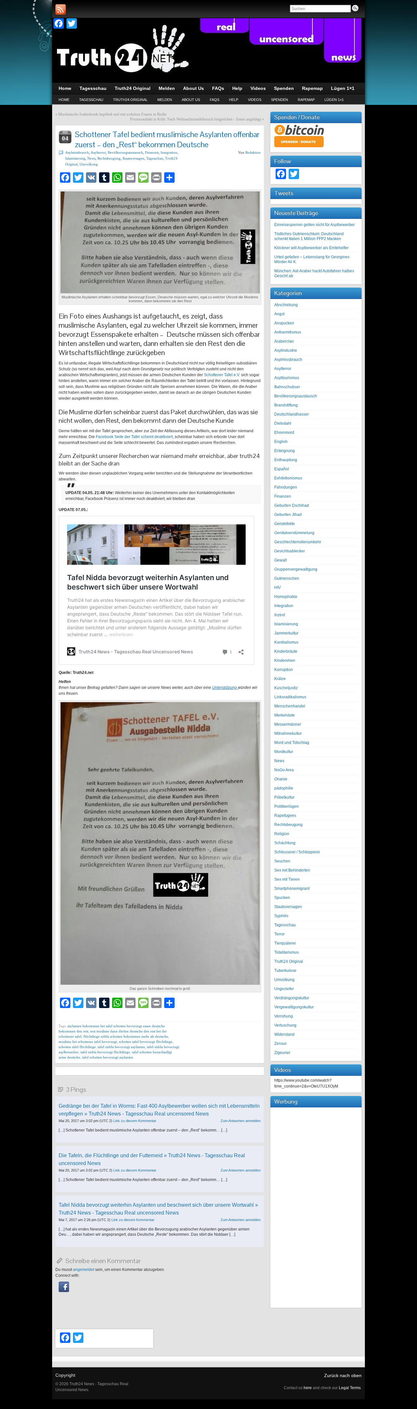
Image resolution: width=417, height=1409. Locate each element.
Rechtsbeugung (109, 158)
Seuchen (282, 861)
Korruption (283, 669)
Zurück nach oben (343, 1375)
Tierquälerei (285, 943)
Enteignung (284, 450)
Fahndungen (285, 487)
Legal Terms (350, 1388)
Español (281, 469)
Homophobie (285, 596)
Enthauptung (285, 460)
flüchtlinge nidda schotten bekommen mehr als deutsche (125, 1036)
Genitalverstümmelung (294, 533)
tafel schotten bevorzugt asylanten (107, 1057)
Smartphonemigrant (291, 888)
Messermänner (287, 724)
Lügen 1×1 (334, 100)
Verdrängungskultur (291, 998)
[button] (64, 1290)
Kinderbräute (285, 651)
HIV (277, 587)
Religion (281, 834)
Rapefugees (285, 815)
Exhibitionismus (288, 478)
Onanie (280, 779)
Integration (169, 152)
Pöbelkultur (284, 797)
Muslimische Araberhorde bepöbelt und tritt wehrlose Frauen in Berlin (112, 114)
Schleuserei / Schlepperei (297, 852)
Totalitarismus (286, 952)
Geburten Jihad (288, 514)
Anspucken (284, 323)
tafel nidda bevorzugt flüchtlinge (105, 1052)
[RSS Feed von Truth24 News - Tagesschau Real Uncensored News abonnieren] (60, 9)
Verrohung (283, 1016)
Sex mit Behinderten (292, 870)
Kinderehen (284, 660)
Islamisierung (75, 158)
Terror (279, 934)
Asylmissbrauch (77, 152)
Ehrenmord (284, 432)
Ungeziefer (284, 989)
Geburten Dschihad (291, 505)
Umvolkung (88, 164)
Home (64, 100)
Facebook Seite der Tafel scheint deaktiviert (134, 436)
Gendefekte (284, 523)
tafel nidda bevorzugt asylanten (121, 1047)
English (281, 441)
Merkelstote (284, 715)
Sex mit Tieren (287, 879)
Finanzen (152, 152)
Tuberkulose (285, 970)
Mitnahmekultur (288, 733)
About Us (191, 100)
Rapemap (306, 100)
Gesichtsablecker (289, 551)
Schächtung (284, 843)
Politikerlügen (286, 806)
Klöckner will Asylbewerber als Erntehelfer (311, 248)
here (308, 1388)
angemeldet (83, 1269)
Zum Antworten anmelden (241, 1121)
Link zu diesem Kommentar (134, 1121)
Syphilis (281, 916)
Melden (164, 100)
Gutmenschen (286, 578)
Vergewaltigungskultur (294, 1007)
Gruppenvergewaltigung (295, 569)
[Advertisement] (316, 1206)
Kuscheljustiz (286, 688)
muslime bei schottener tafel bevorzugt (88, 1042)
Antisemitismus (287, 332)
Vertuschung (285, 1025)
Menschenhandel (289, 706)
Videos (254, 100)
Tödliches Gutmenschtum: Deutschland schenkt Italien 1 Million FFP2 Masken (309, 236)
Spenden (279, 100)
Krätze (280, 678)
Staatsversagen (133, 158)
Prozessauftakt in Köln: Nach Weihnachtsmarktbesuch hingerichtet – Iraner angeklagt (195, 119)
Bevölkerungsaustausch (125, 152)
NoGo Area (284, 770)
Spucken (282, 897)
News (91, 158)
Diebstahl (282, 423)
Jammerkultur (286, 633)
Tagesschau (91, 100)
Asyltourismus (286, 378)
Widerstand (284, 1034)
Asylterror (98, 152)
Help (233, 100)
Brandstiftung (286, 405)
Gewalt (280, 560)
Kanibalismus (286, 642)
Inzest (279, 615)
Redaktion (253, 152)
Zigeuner (282, 1052)
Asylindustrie (285, 350)
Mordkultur (283, 751)
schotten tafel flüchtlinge (77, 1047)
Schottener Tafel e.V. (222, 375)
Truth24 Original (130, 100)
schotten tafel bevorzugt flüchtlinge (145, 1042)
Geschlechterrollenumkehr (297, 542)
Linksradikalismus (290, 697)
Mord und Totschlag (291, 742)
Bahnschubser (287, 387)
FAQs (214, 100)
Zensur (280, 1043)
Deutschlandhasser (291, 414)
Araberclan (284, 341)
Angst (279, 314)
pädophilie (283, 788)
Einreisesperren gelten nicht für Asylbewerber (314, 224)
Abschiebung (286, 305)
